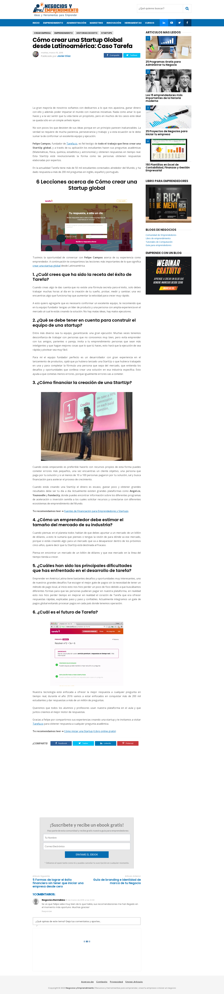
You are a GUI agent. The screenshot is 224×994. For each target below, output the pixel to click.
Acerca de (87, 981)
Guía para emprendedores (158, 245)
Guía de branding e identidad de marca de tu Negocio (117, 881)
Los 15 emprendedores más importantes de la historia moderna (164, 98)
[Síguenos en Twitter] (179, 22)
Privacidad (116, 981)
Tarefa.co (71, 143)
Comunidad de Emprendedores (161, 235)
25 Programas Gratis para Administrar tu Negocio (163, 63)
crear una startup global (46, 265)
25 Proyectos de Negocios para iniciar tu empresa (166, 132)
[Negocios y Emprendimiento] (55, 15)
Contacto (101, 981)
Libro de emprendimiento (158, 238)
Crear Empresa (42, 33)
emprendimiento (63, 33)
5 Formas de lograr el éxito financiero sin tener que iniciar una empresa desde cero (58, 883)
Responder (47, 911)
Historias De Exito (86, 33)
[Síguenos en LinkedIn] (164, 22)
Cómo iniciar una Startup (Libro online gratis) (90, 731)
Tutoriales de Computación (159, 241)
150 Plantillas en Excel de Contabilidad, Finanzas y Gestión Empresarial (168, 167)
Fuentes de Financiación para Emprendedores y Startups (96, 511)
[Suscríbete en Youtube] (171, 22)
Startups (106, 33)
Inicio (36, 22)
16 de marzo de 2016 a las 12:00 (80, 900)
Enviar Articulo (134, 981)
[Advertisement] (87, 82)
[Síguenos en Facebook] (187, 22)
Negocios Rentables (53, 899)
